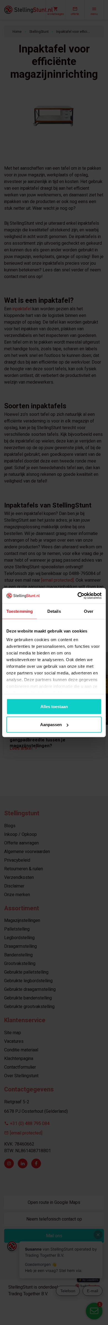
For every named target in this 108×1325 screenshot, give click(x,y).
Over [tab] (88, 611)
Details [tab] (54, 611)
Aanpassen (51, 724)
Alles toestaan (54, 706)
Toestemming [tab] (19, 611)
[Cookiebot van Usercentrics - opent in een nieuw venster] (78, 595)
